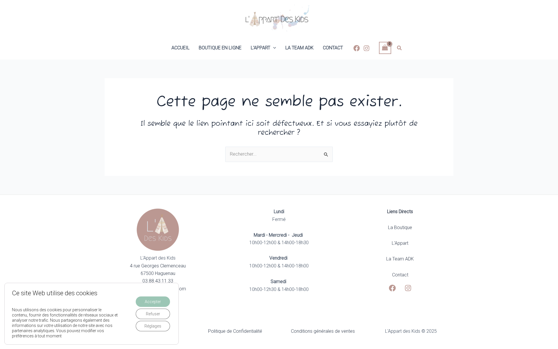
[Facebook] (356, 48)
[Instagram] (366, 48)
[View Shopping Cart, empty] (385, 48)
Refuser (153, 314)
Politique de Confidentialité (235, 331)
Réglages (152, 326)
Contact (400, 275)
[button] (273, 48)
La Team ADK (400, 259)
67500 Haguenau (158, 273)
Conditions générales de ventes (323, 331)
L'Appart (400, 243)
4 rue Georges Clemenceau (158, 266)
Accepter (153, 301)
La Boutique (400, 227)
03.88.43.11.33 (157, 281)
